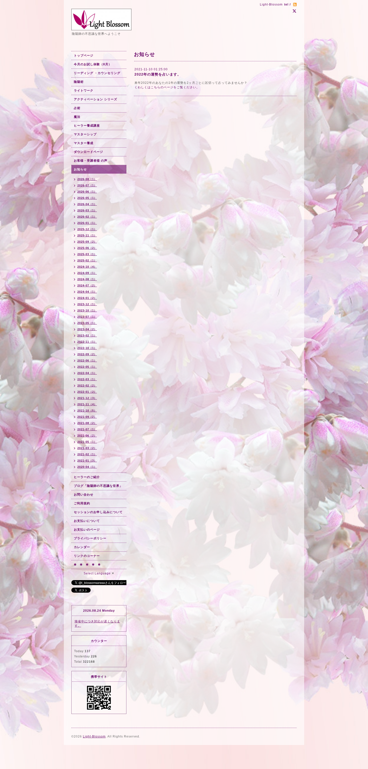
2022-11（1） (87, 341)
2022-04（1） (87, 372)
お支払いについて (87, 521)
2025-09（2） (87, 241)
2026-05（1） (87, 197)
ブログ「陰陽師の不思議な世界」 (98, 486)
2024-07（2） (87, 285)
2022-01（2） (87, 391)
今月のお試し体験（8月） (93, 64)
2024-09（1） (87, 272)
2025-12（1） (87, 229)
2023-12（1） (87, 304)
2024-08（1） (87, 279)
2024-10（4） (87, 266)
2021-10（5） (87, 410)
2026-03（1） (87, 210)
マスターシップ (85, 134)
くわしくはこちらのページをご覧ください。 (167, 87)
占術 (77, 108)
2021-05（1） (87, 441)
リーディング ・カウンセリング (97, 73)
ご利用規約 (82, 503)
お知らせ (80, 169)
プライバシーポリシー (90, 538)
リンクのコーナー (87, 556)
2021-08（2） (87, 423)
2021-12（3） (87, 398)
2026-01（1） (87, 222)
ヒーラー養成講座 (87, 125)
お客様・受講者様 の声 (90, 160)
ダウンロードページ (88, 152)
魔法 (77, 117)
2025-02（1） (87, 260)
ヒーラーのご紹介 (87, 477)
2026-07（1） (87, 185)
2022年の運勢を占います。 (157, 74)
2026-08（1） (87, 179)
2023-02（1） (87, 335)
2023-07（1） (87, 316)
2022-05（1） (87, 366)
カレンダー (82, 547)
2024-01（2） (87, 297)
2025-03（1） (87, 254)
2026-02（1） (87, 216)
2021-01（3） (87, 460)
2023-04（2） (87, 329)
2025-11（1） (87, 235)
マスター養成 (83, 143)
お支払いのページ (87, 529)
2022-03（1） (87, 379)
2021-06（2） (87, 435)
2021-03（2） (87, 448)
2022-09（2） (87, 354)
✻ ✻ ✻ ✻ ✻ (87, 564)
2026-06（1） (87, 191)
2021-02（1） (87, 454)
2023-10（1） (87, 310)
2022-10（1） (87, 347)
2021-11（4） (87, 404)
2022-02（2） (87, 385)
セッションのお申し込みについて (98, 512)
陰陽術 (79, 82)
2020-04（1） (87, 466)
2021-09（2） (87, 416)
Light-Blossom (94, 736)
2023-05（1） (87, 322)
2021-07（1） (87, 429)
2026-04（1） (87, 204)
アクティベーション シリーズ (95, 99)
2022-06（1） (87, 360)
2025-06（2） (87, 247)
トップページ (83, 55)
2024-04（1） (87, 291)
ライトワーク (83, 90)
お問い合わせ (83, 494)
